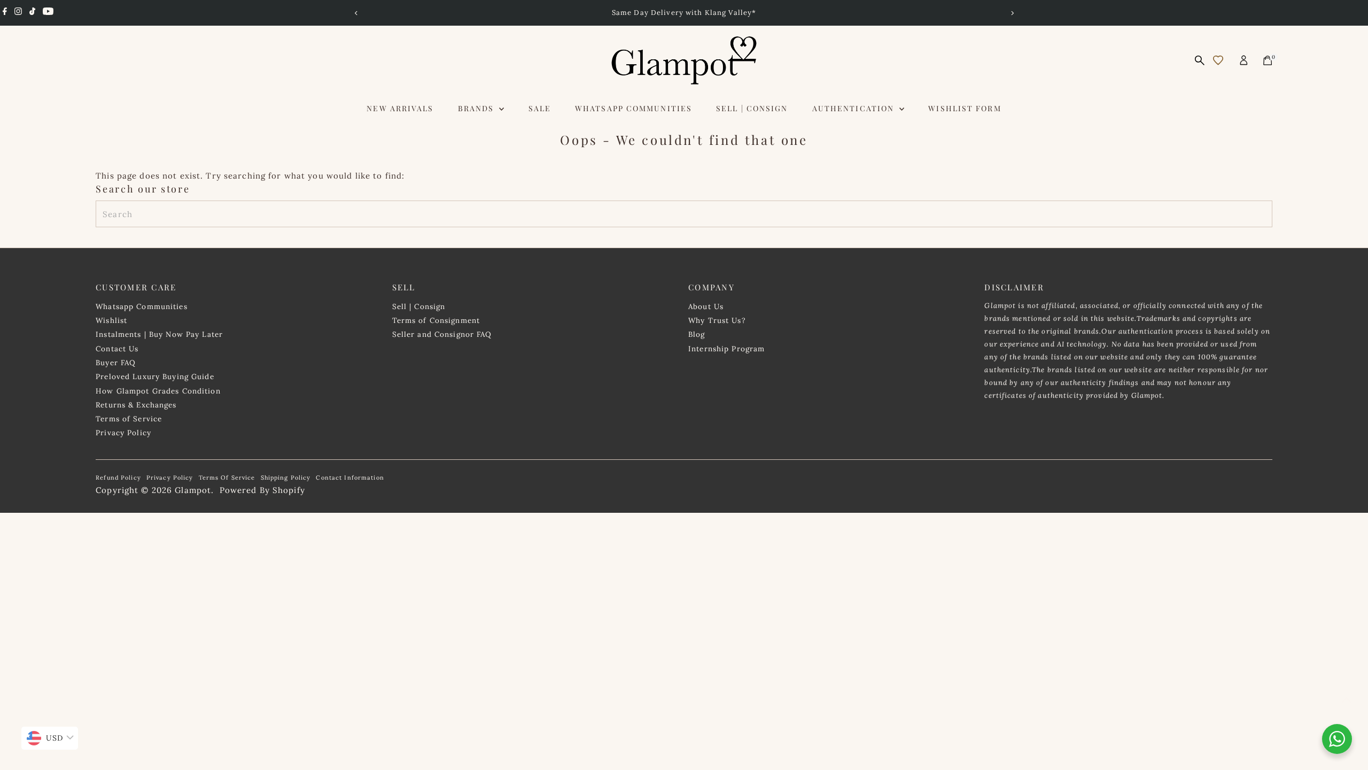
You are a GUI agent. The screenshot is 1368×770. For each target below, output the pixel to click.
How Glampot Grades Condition (158, 391)
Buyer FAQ (116, 362)
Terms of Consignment (436, 320)
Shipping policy (286, 477)
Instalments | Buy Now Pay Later (159, 334)
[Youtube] (48, 13)
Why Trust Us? (716, 320)
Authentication (854, 108)
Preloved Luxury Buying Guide (155, 376)
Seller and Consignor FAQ (442, 334)
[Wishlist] (1218, 60)
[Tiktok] (32, 13)
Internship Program (726, 348)
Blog (696, 334)
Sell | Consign (752, 108)
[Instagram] (18, 13)
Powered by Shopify (262, 490)
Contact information (350, 477)
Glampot (193, 490)
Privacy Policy (123, 432)
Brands (477, 108)
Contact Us (117, 348)
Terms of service (227, 477)
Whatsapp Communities (633, 108)
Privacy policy (169, 477)
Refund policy (118, 477)
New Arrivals (400, 108)
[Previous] (356, 13)
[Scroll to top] (1346, 700)
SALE (539, 108)
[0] (1267, 60)
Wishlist (111, 320)
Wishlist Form (964, 108)
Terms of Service (129, 419)
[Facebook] (5, 13)
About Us (706, 306)
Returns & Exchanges (136, 405)
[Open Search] (1199, 60)
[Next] (1012, 13)
